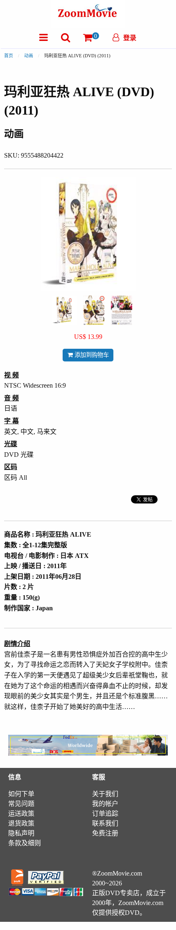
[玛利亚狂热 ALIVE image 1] (64, 310)
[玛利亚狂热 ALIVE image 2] (93, 310)
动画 (28, 55)
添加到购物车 (91, 355)
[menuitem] (43, 37)
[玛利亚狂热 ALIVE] (64, 309)
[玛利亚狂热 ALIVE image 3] (121, 310)
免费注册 (105, 833)
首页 (8, 55)
